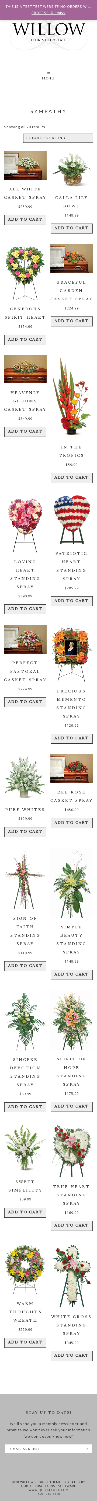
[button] (48, 76)
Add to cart (25, 219)
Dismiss (58, 12)
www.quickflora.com (49, 1490)
